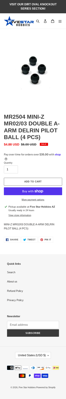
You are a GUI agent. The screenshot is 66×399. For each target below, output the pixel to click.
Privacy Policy (15, 300)
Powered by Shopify (45, 387)
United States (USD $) (32, 355)
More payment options (33, 199)
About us (12, 281)
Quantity (8, 162)
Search (11, 272)
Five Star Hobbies (27, 387)
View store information (19, 215)
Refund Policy (15, 290)
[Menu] (60, 21)
